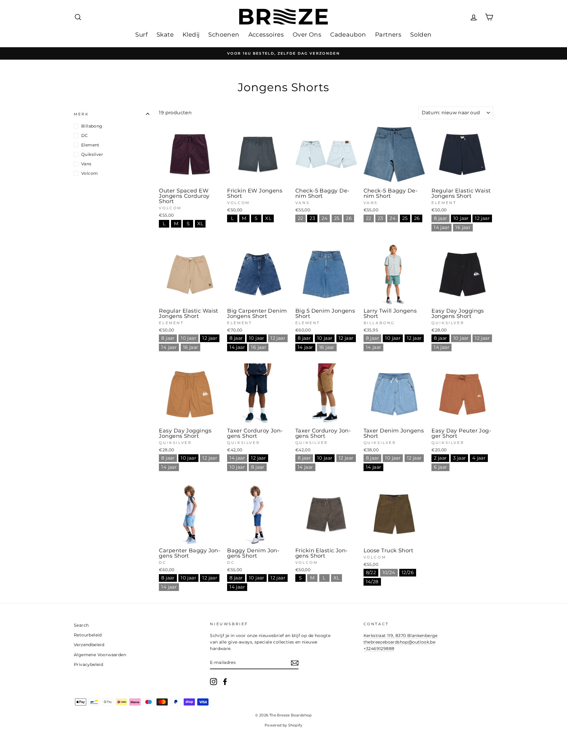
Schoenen (223, 34)
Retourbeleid (88, 635)
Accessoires (266, 34)
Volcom (89, 173)
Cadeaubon (348, 34)
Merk (81, 114)
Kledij (191, 34)
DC (84, 135)
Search (81, 625)
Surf (141, 34)
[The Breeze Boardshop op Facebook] (225, 681)
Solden (420, 34)
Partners (388, 34)
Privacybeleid (88, 664)
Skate (165, 34)
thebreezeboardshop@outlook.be (400, 642)
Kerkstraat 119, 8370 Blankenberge (401, 635)
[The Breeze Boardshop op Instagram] (213, 681)
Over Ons (307, 34)
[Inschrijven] (295, 663)
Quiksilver (92, 154)
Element (90, 145)
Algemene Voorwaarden (100, 654)
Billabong (91, 126)
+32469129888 (379, 648)
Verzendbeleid (89, 644)
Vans (86, 163)
